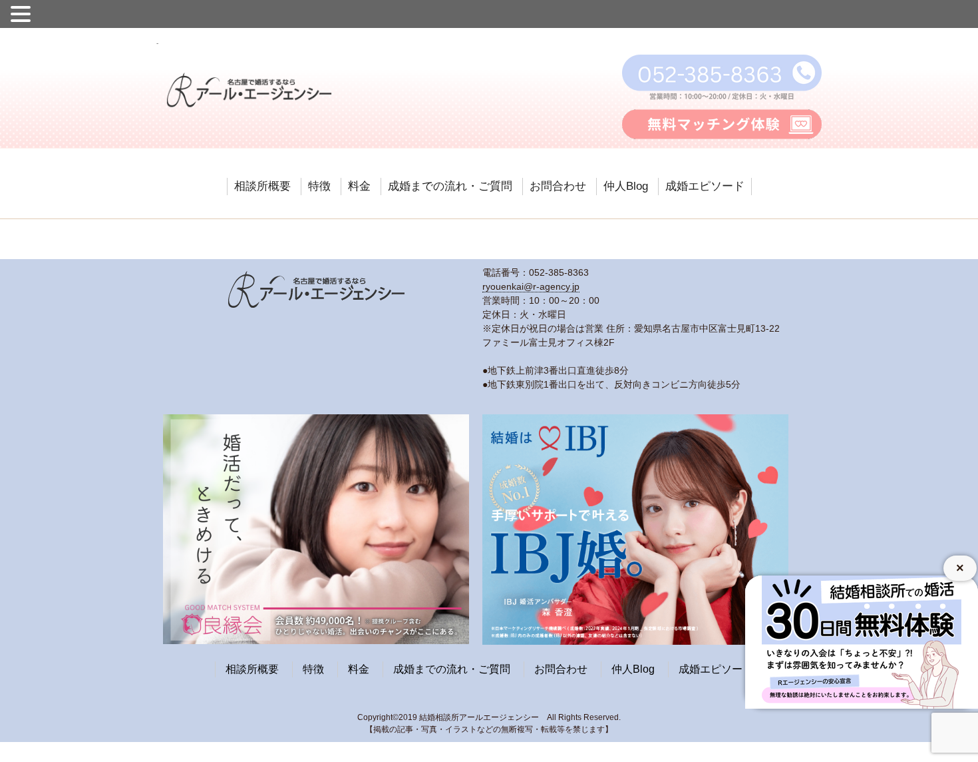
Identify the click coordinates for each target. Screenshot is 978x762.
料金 (359, 186)
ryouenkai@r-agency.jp (530, 286)
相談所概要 (262, 186)
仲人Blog (625, 186)
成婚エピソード (704, 186)
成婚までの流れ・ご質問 (450, 186)
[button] (23, 13)
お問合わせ (558, 186)
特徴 (319, 186)
